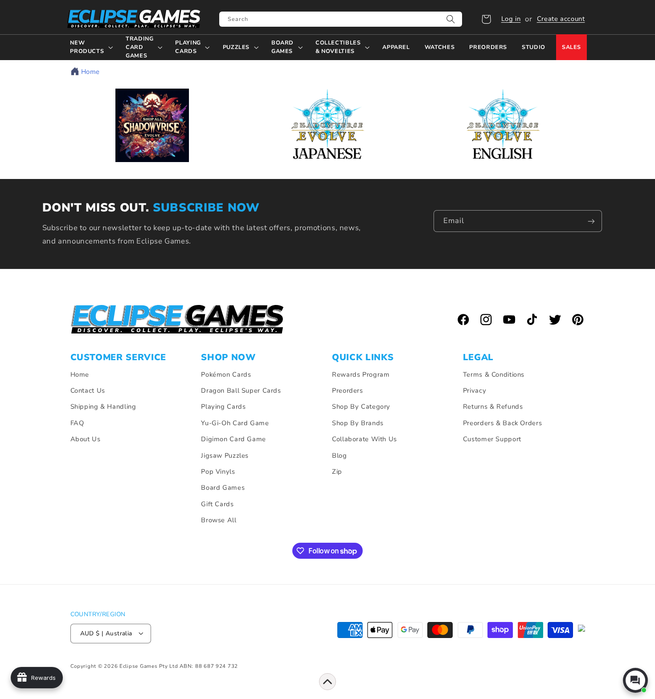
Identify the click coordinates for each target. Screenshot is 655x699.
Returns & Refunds (493, 406)
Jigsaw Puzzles (225, 455)
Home (90, 71)
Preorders (347, 390)
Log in (511, 18)
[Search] (451, 19)
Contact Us (87, 390)
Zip (337, 471)
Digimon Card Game (233, 439)
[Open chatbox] (635, 680)
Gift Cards (217, 504)
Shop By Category (361, 406)
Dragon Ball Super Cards (241, 390)
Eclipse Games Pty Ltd (148, 665)
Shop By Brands (358, 423)
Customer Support (492, 439)
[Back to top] (327, 681)
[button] (486, 19)
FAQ (77, 423)
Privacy (474, 390)
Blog (339, 455)
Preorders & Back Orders (502, 423)
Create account (561, 18)
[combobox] (340, 19)
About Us (85, 439)
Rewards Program (360, 374)
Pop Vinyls (218, 471)
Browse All (218, 520)
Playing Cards (223, 406)
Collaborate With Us (364, 439)
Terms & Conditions (493, 374)
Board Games (223, 488)
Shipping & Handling (103, 406)
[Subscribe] (591, 221)
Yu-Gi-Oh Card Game (235, 423)
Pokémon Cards (226, 374)
